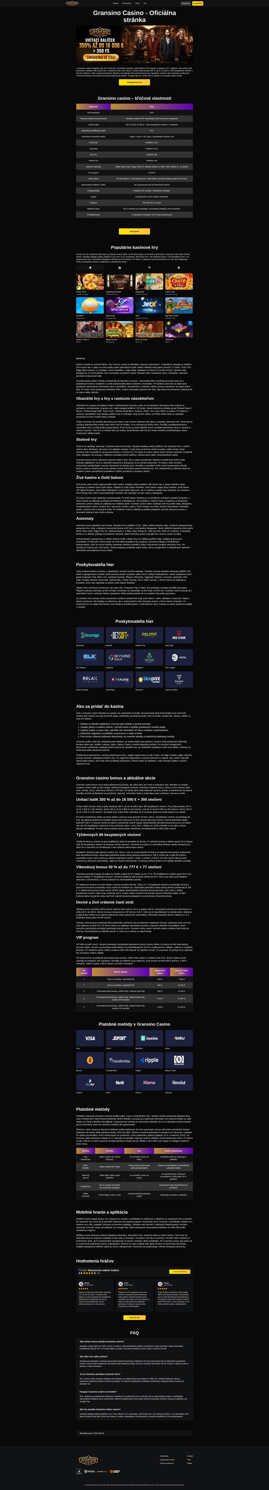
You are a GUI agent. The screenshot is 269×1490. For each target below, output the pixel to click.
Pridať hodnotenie (180, 1272)
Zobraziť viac (134, 1317)
